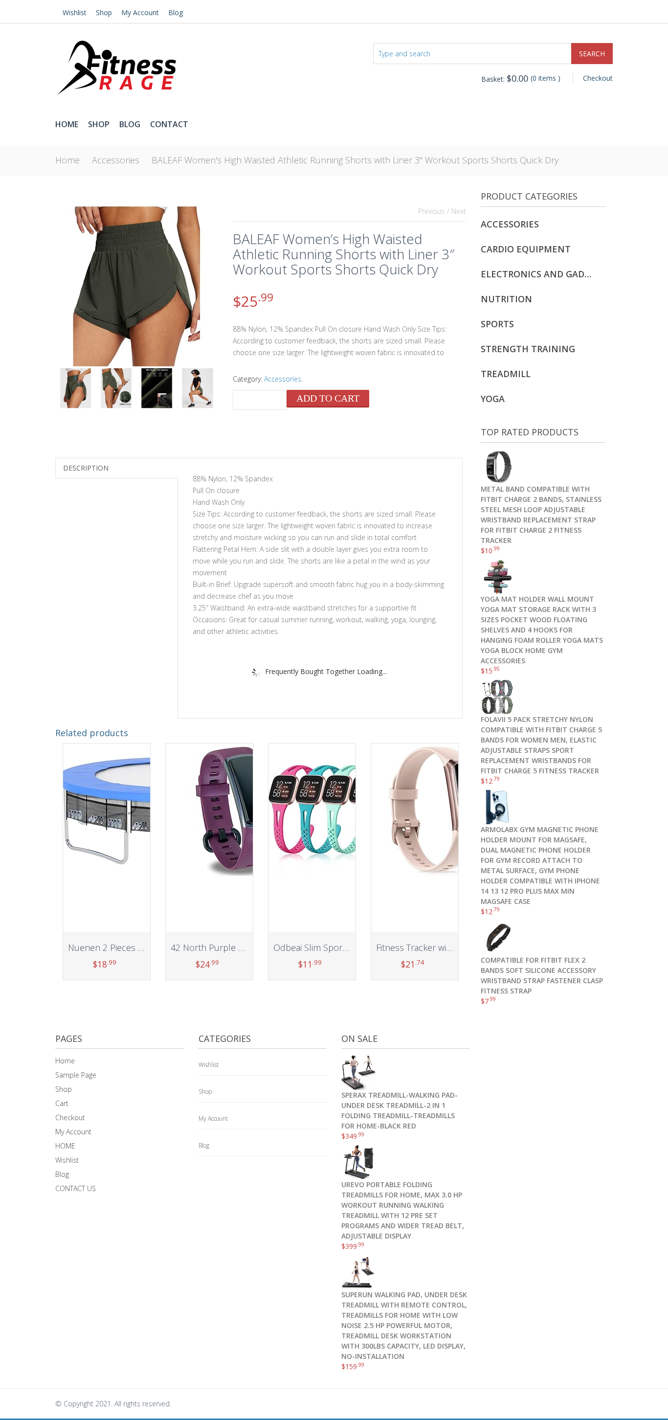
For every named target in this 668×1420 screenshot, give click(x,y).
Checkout (598, 78)
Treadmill (506, 374)
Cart (61, 1103)
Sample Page (75, 1075)
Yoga (493, 399)
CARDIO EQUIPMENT (526, 249)
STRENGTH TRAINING (528, 349)
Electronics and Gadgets (537, 274)
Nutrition (506, 299)
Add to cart (327, 398)
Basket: (504, 79)
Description (86, 468)
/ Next (456, 211)
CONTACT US (75, 1188)
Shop (104, 12)
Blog (175, 12)
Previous (431, 211)
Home (66, 124)
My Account (140, 12)
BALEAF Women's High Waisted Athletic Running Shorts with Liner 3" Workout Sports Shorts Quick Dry (355, 160)
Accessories (115, 160)
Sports (497, 324)
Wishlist (75, 12)
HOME (65, 1145)
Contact (169, 124)
